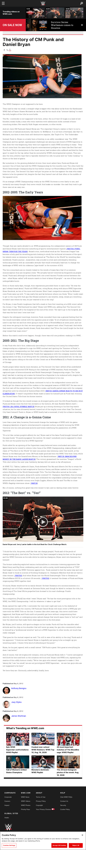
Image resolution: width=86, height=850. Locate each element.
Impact (6, 805)
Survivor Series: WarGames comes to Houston (62, 25)
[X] (7, 49)
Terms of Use (40, 797)
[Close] (82, 835)
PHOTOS (18, 575)
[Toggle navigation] (3, 3)
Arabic (6, 817)
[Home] (43, 3)
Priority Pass (25, 809)
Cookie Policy (65, 809)
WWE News (25, 797)
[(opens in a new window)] (37, 25)
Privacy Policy (41, 801)
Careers (7, 801)
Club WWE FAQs (66, 797)
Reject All (75, 845)
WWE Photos (25, 805)
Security (63, 805)
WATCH (34, 483)
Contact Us (64, 801)
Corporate (8, 797)
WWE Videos (25, 801)
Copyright (39, 805)
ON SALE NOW (12, 25)
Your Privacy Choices (43, 809)
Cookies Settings (9, 845)
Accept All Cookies (59, 845)
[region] (43, 841)
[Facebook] (4, 49)
